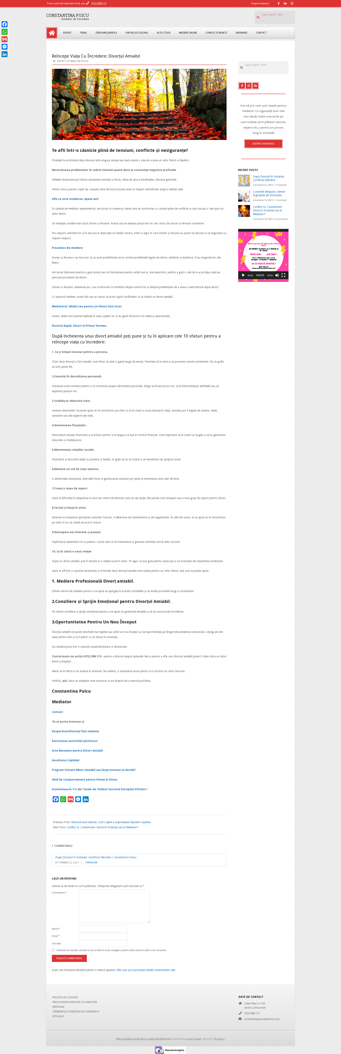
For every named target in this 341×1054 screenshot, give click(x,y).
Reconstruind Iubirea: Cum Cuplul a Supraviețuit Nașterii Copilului (111, 822)
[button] (263, 254)
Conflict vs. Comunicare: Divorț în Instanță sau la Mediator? (102, 827)
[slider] (260, 275)
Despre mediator (260, 3)
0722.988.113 (98, 3)
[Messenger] (4, 46)
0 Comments (281, 219)
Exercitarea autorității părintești (74, 740)
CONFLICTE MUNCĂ (216, 32)
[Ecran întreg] (283, 275)
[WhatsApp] (4, 31)
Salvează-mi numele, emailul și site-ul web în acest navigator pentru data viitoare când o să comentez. (111, 950)
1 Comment (280, 185)
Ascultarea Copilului (65, 760)
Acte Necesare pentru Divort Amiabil (77, 750)
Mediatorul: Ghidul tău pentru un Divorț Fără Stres (87, 306)
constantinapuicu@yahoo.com (261, 1019)
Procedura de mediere (67, 247)
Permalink (91, 862)
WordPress (219, 1038)
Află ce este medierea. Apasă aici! (75, 199)
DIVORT (67, 32)
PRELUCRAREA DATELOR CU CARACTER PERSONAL (143, 1038)
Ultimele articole (77, 61)
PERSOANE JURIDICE (106, 32)
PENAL (83, 32)
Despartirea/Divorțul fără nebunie (75, 731)
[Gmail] (4, 39)
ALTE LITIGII (163, 32)
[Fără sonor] (277, 275)
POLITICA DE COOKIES (65, 997)
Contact (57, 712)
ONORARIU (241, 32)
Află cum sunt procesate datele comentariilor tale (145, 970)
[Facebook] (4, 24)
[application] (263, 254)
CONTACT (261, 32)
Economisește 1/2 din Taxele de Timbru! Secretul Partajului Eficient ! (99, 789)
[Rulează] (243, 275)
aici (64, 680)
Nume (56, 928)
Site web (56, 943)
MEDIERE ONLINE (188, 32)
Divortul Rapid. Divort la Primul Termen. (79, 325)
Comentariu (59, 892)
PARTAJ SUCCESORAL (137, 32)
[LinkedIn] (4, 54)
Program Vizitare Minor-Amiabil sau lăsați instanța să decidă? (94, 769)
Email (56, 936)
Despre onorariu (263, 143)
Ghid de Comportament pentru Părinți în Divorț (84, 779)
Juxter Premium (193, 1038)
